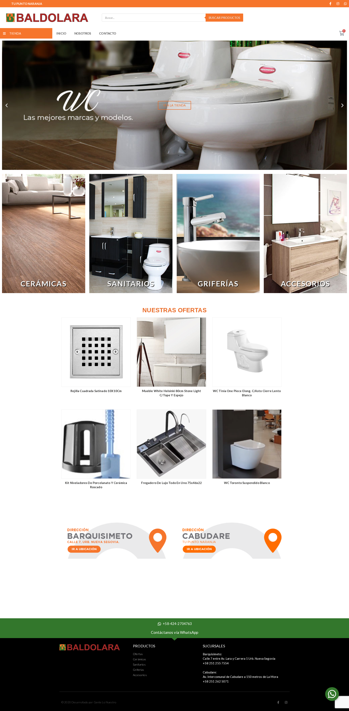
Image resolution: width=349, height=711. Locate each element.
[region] (43, 233)
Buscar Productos (224, 17)
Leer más (124, 381)
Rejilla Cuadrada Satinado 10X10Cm (96, 391)
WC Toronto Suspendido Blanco (247, 483)
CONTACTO (107, 33)
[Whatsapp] (345, 3)
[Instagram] (338, 3)
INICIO (61, 33)
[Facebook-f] (330, 3)
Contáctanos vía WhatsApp (174, 632)
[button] (167, 167)
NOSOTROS (82, 33)
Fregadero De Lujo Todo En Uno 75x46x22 (171, 483)
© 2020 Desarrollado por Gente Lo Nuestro (88, 702)
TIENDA (15, 33)
